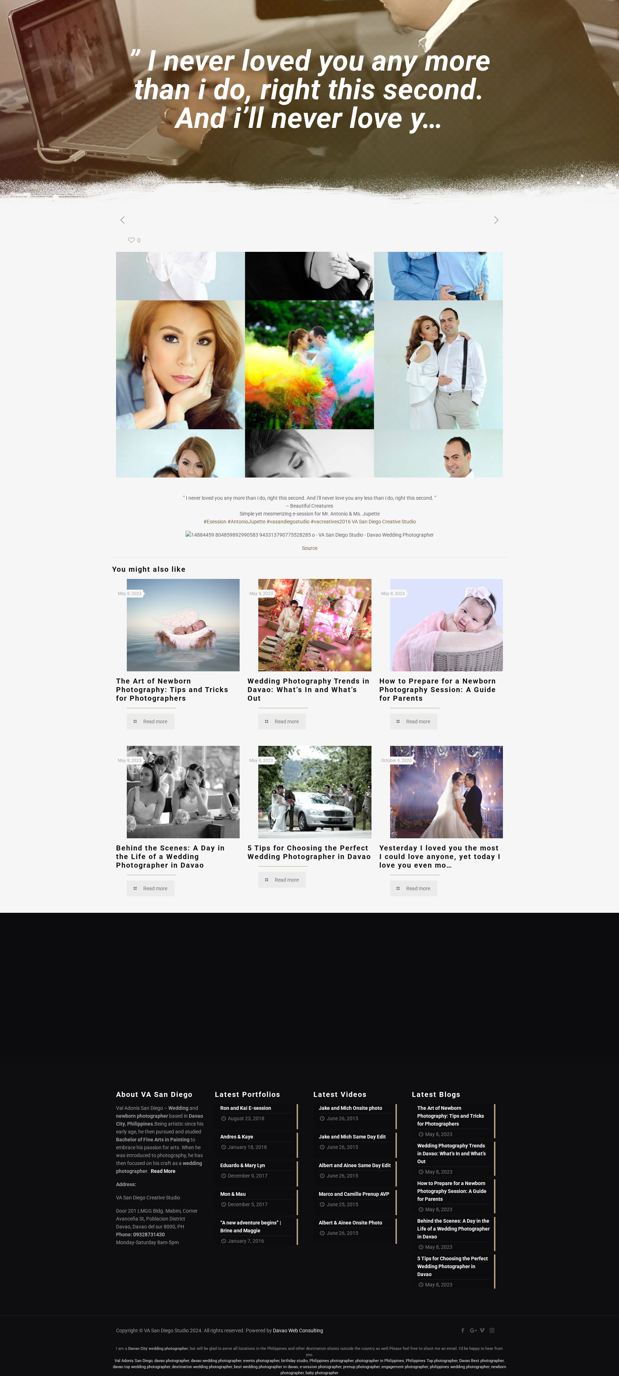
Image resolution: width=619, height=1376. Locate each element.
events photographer (261, 1360)
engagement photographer (405, 1367)
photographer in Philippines (379, 1360)
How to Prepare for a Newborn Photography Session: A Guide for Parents (437, 690)
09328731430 (149, 1234)
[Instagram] (492, 1330)
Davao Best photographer (481, 1360)
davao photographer (171, 1360)
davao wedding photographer (216, 1360)
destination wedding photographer (202, 1367)
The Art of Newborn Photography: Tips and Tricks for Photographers (172, 690)
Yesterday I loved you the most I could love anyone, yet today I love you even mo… (440, 856)
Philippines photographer (332, 1360)
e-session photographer (320, 1367)
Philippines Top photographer (431, 1360)
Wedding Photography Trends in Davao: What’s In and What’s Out (309, 690)
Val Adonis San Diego (134, 1360)
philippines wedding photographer (459, 1367)
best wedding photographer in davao (266, 1367)
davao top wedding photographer (141, 1367)
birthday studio (294, 1360)
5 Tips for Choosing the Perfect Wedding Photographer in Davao (309, 852)
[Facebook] (463, 1330)
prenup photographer (361, 1367)
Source (309, 548)
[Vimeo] (482, 1330)
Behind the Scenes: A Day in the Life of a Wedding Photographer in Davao (170, 856)
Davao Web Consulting (298, 1330)
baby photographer (322, 1373)
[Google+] (472, 1330)
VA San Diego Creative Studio (384, 521)
